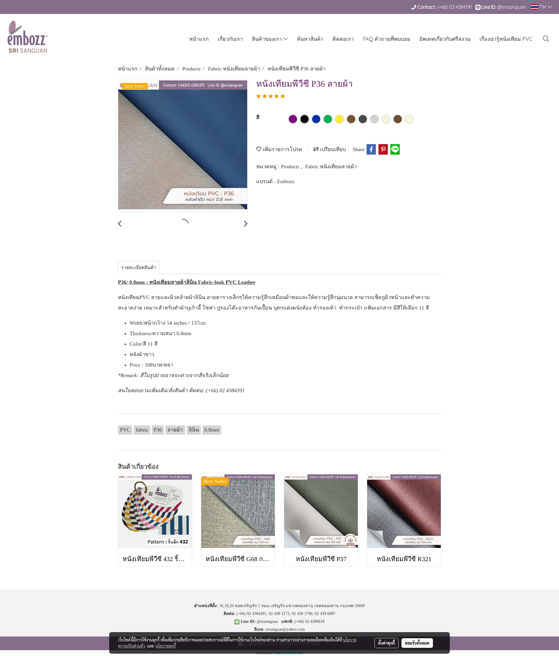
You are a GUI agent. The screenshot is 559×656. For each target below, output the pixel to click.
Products (291, 166)
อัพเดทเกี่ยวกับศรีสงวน (444, 39)
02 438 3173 (279, 613)
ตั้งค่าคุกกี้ (386, 643)
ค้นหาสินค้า (310, 39)
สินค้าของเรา (267, 39)
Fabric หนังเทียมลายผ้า (331, 166)
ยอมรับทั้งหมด (417, 643)
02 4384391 (460, 7)
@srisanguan (512, 7)
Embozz (285, 181)
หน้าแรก (199, 39)
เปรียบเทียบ (332, 149)
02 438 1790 (302, 613)
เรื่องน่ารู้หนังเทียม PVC (506, 39)
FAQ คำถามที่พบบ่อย (386, 39)
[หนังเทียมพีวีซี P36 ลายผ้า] (182, 145)
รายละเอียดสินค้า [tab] (138, 267)
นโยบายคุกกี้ (165, 645)
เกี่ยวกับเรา (230, 39)
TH (543, 6)
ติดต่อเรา (343, 39)
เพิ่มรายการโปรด (281, 149)
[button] (546, 38)
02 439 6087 (325, 613)
